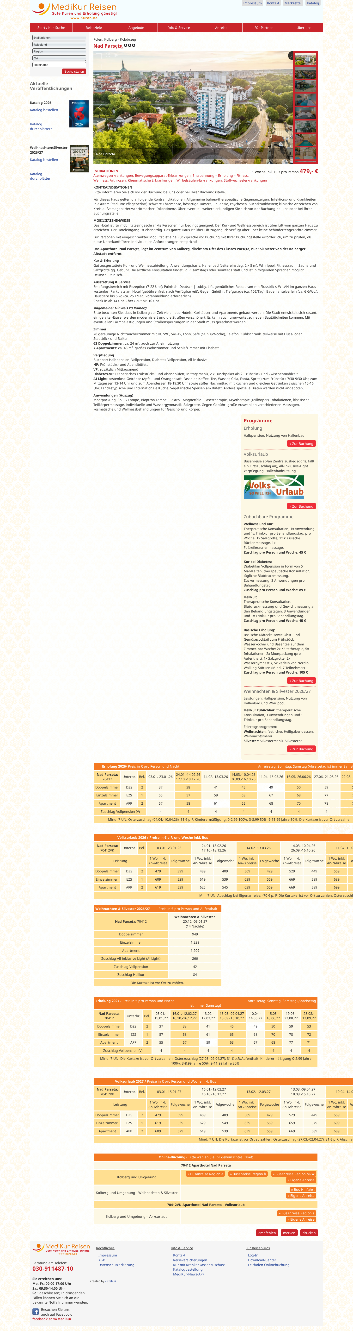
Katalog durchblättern (41, 126)
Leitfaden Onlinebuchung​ (269, 1264)
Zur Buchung (302, 443)
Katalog (313, 3)
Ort (36, 58)
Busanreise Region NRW (295, 1174)
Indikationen (42, 38)
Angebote (136, 27)
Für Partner (264, 27)
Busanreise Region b (249, 1174)
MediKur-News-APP (189, 1274)
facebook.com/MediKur (51, 1319)
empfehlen (267, 1232)
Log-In (253, 1255)
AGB (101, 1260)
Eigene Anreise (302, 1180)
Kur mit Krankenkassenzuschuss (199, 1264)
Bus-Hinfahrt (304, 1189)
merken (289, 1232)
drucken (309, 1232)
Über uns (304, 27)
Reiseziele (94, 27)
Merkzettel (293, 3)
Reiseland (40, 45)
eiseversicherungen (191, 1260)
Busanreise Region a (206, 1174)
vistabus (110, 1281)
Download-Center (262, 1260)
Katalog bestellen (44, 109)
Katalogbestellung (188, 1269)
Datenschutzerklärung (116, 1264)
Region (38, 51)
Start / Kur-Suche (51, 27)
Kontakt (273, 3)
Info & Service (179, 27)
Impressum (252, 3)
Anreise (221, 27)
